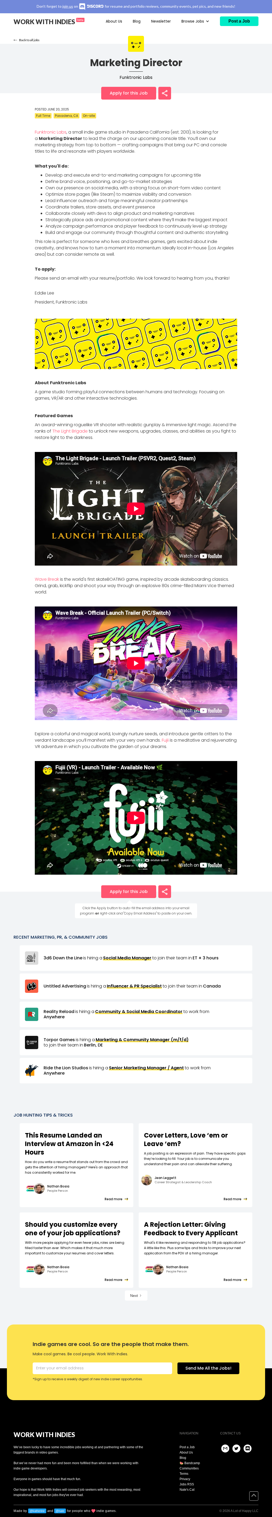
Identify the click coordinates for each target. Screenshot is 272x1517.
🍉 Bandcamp (190, 1463)
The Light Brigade (70, 431)
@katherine (37, 1510)
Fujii (165, 740)
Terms (184, 1474)
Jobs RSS (187, 1484)
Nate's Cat (187, 1490)
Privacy (185, 1479)
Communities (189, 1468)
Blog (137, 21)
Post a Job (187, 1447)
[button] (195, 21)
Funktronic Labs (136, 77)
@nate (60, 1510)
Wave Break (47, 579)
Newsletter (161, 21)
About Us (114, 21)
